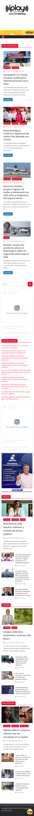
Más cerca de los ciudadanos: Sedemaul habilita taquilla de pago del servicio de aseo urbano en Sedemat (16, 372)
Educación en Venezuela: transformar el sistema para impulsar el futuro (22, 676)
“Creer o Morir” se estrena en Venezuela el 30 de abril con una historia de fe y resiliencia (23, 759)
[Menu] (3, 36)
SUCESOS (6, 237)
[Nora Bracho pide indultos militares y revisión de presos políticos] (17, 508)
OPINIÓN (14, 627)
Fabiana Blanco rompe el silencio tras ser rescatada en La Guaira (16, 733)
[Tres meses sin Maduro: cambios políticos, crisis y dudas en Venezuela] (8, 775)
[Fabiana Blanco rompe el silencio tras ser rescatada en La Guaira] (17, 715)
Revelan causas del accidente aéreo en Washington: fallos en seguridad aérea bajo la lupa (16, 250)
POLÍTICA (23, 519)
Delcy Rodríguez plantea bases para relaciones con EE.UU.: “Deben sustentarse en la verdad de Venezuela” (23, 559)
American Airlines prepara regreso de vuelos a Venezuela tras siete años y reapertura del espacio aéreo (16, 192)
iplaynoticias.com (19, 71)
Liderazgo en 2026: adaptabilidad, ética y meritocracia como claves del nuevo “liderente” (22, 661)
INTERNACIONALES (16, 179)
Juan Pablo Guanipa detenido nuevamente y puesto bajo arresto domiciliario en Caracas (22, 592)
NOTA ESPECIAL (24, 726)
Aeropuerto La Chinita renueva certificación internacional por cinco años (15, 79)
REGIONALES (15, 67)
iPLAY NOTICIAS (18, 808)
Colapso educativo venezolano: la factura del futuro (17, 635)
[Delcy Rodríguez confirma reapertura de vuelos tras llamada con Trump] (17, 114)
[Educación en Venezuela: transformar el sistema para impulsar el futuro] (8, 677)
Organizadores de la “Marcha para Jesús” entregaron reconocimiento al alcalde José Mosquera (14, 386)
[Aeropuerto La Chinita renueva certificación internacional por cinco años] (17, 58)
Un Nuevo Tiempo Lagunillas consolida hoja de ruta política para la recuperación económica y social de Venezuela (22, 576)
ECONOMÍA (15, 123)
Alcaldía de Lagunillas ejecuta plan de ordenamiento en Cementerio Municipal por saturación (15, 358)
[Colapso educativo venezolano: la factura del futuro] (17, 616)
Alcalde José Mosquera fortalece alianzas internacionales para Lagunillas (22, 787)
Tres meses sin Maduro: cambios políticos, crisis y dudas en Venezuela (23, 773)
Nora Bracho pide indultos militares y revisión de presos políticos (13, 529)
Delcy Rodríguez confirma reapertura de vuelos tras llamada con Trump (16, 135)
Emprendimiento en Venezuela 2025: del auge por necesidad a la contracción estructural (23, 690)
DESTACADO (7, 67)
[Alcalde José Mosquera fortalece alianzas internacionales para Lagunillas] (8, 788)
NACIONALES (23, 123)
